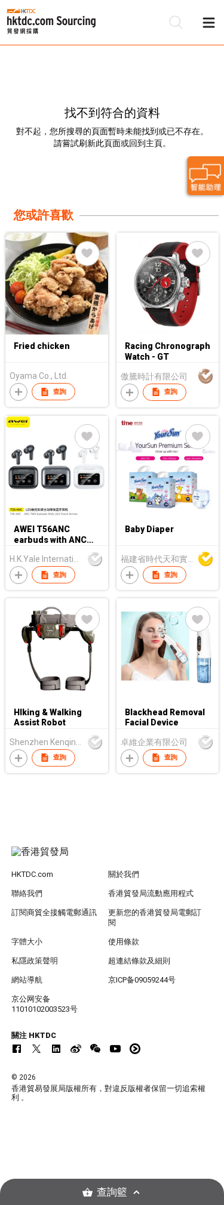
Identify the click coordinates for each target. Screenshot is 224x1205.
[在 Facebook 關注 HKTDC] (16, 1048)
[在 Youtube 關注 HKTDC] (115, 1048)
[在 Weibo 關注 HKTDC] (75, 1048)
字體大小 (26, 941)
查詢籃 (112, 1192)
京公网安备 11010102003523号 (44, 1004)
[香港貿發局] (112, 857)
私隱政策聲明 (34, 960)
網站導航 (26, 979)
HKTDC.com (32, 874)
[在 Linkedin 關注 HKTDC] (56, 1048)
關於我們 (123, 874)
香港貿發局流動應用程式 (151, 893)
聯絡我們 (26, 893)
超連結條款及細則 (139, 960)
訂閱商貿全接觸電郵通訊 (54, 912)
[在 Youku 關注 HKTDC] (135, 1048)
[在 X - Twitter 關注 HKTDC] (36, 1048)
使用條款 (123, 941)
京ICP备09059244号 (142, 979)
